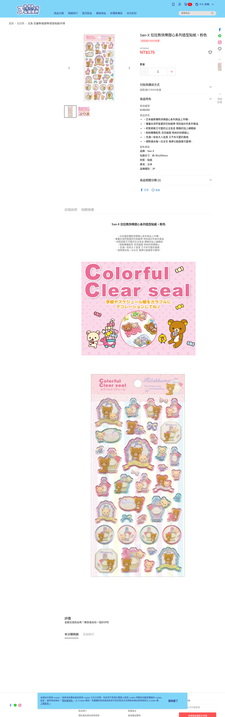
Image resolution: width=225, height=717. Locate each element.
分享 (146, 190)
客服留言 (132, 711)
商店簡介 (82, 711)
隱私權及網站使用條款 (88, 715)
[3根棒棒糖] (28, 9)
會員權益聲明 (134, 715)
